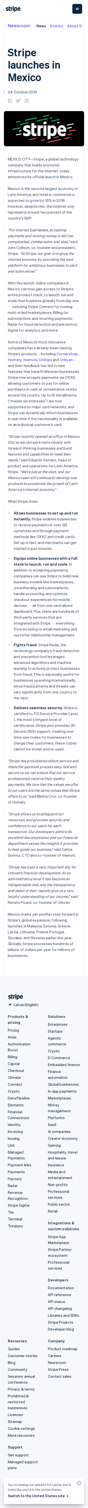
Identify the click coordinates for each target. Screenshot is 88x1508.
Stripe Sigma (18, 1205)
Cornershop (66, 353)
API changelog (60, 1308)
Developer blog (61, 1329)
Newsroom (19, 25)
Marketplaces (59, 1098)
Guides (14, 1348)
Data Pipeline (19, 1098)
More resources (21, 1435)
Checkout (16, 1070)
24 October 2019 (22, 91)
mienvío (30, 359)
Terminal (15, 1218)
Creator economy (63, 1138)
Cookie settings (21, 1428)
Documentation (61, 1287)
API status (56, 1301)
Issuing (14, 1138)
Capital (14, 1063)
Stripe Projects (60, 1322)
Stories (56, 25)
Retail (52, 1211)
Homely (15, 359)
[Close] (78, 1484)
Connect (15, 1084)
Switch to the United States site (36, 1495)
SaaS (52, 1124)
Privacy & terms (21, 1389)
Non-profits (58, 1184)
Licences (15, 1414)
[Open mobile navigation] (77, 9)
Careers (54, 1355)
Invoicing (15, 1131)
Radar (13, 1185)
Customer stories (23, 1355)
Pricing (13, 1030)
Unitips (45, 359)
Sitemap (15, 1421)
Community (17, 1369)
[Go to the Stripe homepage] (13, 997)
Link (11, 1145)
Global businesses (63, 1084)
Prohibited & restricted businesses (18, 1401)
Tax (11, 1212)
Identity (14, 1124)
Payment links (20, 1164)
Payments (16, 1171)
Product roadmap (62, 1348)
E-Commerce (59, 1057)
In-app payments (62, 1091)
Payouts (15, 1178)
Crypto (14, 1091)
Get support (18, 1454)
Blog (11, 1362)
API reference (59, 1294)
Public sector (59, 1204)
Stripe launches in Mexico (34, 64)
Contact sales (60, 1376)
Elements (16, 1104)
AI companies (59, 1131)
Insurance (56, 1164)
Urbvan (66, 359)
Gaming (54, 1145)
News (41, 25)
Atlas (12, 1037)
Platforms (56, 1117)
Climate (14, 1077)
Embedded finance (64, 1064)
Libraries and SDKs (63, 1315)
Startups (55, 1031)
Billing (12, 1056)
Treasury (15, 1225)
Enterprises (57, 1024)
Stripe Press (58, 1369)
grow (34, 200)
